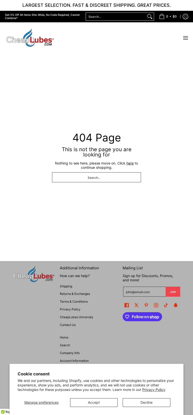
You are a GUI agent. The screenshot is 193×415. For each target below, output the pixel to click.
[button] (126, 305)
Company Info (70, 353)
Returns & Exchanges (75, 294)
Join (173, 292)
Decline (146, 402)
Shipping (66, 286)
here (130, 163)
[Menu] (185, 38)
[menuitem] (167, 16)
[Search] (150, 16)
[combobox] (116, 16)
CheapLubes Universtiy (76, 317)
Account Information (74, 361)
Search (65, 345)
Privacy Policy (153, 389)
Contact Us (68, 325)
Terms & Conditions (74, 301)
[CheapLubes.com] (30, 38)
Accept (94, 402)
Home (64, 337)
